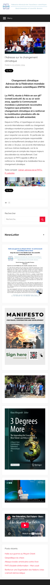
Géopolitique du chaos (14, 558)
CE (9, 203)
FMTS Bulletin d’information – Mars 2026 (22, 566)
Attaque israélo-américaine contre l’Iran (21, 562)
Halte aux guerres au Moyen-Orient (20, 554)
